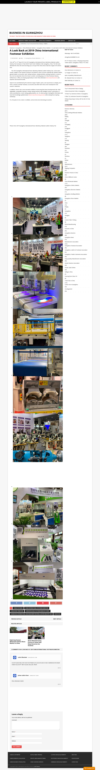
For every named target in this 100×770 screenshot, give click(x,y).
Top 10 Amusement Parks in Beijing (74, 88)
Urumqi (66, 152)
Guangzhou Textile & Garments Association (76, 254)
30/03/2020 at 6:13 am (32, 657)
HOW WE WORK (75, 758)
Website (14, 741)
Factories (12, 40)
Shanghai (67, 144)
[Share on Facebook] (16, 603)
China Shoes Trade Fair (17, 611)
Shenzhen (67, 148)
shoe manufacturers (51, 77)
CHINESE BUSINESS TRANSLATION (17, 762)
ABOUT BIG (74, 754)
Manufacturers (68, 164)
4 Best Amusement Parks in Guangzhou (75, 91)
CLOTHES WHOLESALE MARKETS (58, 754)
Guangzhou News (69, 237)
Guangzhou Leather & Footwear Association (76, 250)
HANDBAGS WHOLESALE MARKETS (59, 762)
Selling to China (68, 272)
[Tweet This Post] (30, 603)
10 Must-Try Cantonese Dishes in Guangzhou (76, 93)
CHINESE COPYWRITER (15, 754)
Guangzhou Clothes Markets (72, 185)
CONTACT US (68, 2)
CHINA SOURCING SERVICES (36, 762)
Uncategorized (68, 289)
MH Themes (37, 766)
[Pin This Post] (43, 603)
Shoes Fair (57, 614)
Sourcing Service (60, 40)
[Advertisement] (50, 17)
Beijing (66, 116)
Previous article (16, 619)
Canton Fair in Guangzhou (71, 284)
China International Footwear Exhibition (36, 608)
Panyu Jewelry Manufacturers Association (75, 258)
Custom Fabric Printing (70, 220)
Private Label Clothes (70, 267)
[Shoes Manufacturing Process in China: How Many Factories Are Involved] (36, 638)
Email (13, 736)
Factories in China (69, 228)
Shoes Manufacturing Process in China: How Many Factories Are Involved (34, 643)
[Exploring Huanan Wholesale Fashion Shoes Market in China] (18, 637)
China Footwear (18, 608)
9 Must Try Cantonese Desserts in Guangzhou (76, 96)
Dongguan (67, 128)
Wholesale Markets (45, 40)
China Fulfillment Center (71, 177)
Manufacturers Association (27, 40)
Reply (59, 668)
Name (13, 732)
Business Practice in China (71, 172)
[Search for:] (82, 43)
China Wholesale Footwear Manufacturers (37, 611)
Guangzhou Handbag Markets (72, 194)
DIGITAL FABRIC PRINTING (36, 754)
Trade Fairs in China (70, 280)
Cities (66, 203)
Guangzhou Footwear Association (73, 245)
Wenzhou (67, 156)
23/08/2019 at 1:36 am (34, 675)
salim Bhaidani (22, 657)
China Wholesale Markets (71, 181)
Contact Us (71, 40)
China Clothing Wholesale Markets (73, 112)
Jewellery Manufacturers (75, 75)
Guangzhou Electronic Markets (72, 189)
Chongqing (67, 124)
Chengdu (67, 120)
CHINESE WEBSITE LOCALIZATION (17, 758)
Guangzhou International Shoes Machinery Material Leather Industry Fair (31, 614)
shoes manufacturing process (37, 95)
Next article (57, 619)
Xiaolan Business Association (72, 263)
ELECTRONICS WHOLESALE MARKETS (59, 758)
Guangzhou (68, 132)
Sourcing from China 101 (71, 276)
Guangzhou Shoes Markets (33, 58)
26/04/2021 (15, 58)
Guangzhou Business (70, 233)
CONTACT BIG (75, 762)
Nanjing (67, 140)
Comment (14, 720)
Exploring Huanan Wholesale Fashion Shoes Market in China (17, 641)
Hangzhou (67, 136)
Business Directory (69, 108)
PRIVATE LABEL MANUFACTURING (38, 758)
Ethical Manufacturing (70, 224)
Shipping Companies (70, 168)
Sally (21, 58)
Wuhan (66, 160)
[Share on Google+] (56, 603)
